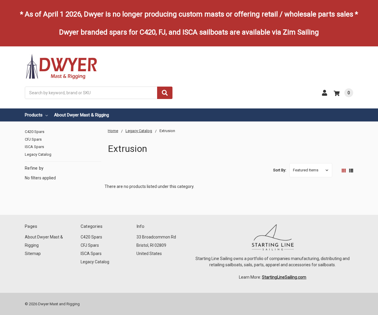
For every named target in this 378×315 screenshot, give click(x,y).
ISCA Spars (34, 146)
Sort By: (279, 170)
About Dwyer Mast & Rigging (81, 115)
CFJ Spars (33, 139)
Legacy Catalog (38, 154)
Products (34, 115)
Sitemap (33, 253)
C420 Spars (34, 131)
